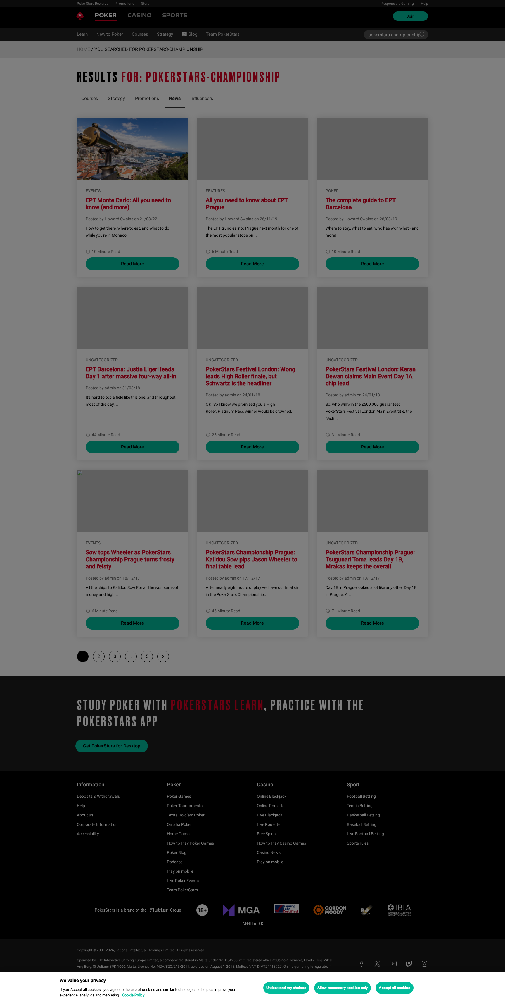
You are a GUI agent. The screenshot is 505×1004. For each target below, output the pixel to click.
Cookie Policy (133, 995)
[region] (252, 988)
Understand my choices (286, 988)
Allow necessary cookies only (342, 988)
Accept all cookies (394, 988)
